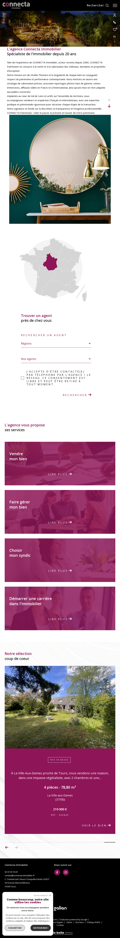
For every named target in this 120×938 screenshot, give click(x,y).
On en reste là (41, 895)
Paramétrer (15, 927)
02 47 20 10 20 (11, 936)
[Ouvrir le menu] (115, 5)
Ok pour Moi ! (40, 927)
